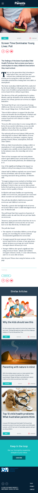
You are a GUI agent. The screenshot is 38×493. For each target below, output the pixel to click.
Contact (32, 489)
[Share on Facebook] (3, 51)
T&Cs (31, 483)
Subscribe (19, 458)
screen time (6, 275)
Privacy (32, 486)
